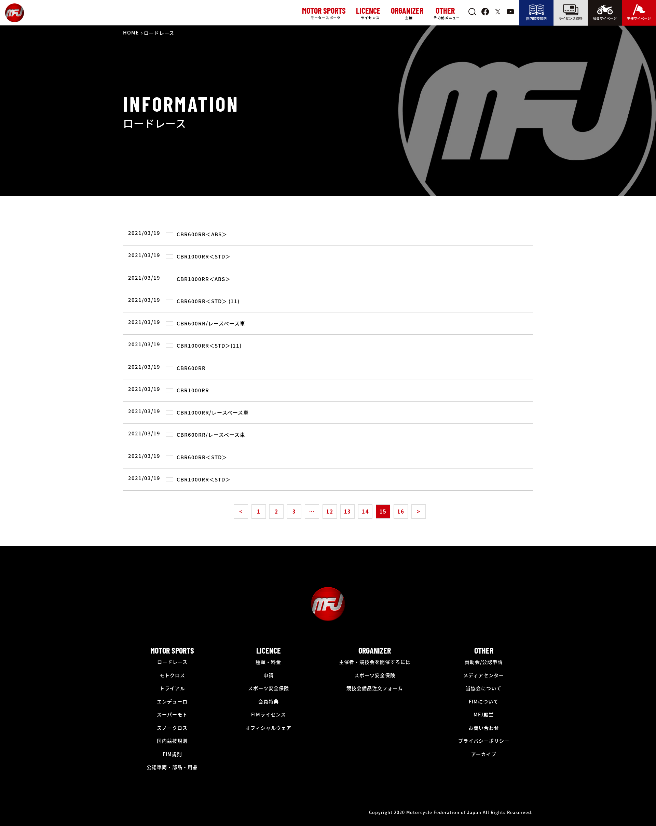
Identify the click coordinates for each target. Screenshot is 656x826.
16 (400, 511)
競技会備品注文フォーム (374, 688)
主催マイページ (639, 18)
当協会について (484, 688)
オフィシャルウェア (268, 727)
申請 (268, 675)
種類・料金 (268, 661)
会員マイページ (605, 18)
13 (347, 511)
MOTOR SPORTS (172, 650)
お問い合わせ (483, 727)
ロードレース (172, 661)
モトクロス (172, 675)
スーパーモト (172, 714)
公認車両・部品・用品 (172, 767)
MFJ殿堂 (484, 714)
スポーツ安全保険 (268, 688)
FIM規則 (172, 754)
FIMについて (483, 701)
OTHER (483, 650)
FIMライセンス (268, 714)
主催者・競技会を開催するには (375, 661)
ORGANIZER (374, 650)
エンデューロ (172, 701)
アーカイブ (483, 754)
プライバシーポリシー (483, 740)
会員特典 (268, 701)
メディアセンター (483, 675)
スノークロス (172, 727)
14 (365, 511)
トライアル (172, 688)
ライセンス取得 (571, 18)
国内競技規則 (536, 18)
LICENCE (268, 650)
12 (329, 511)
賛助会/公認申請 (484, 661)
